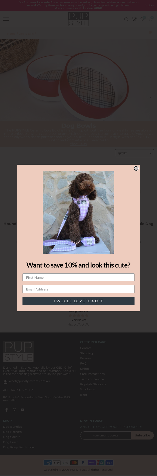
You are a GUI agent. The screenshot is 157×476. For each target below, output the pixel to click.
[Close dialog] (136, 168)
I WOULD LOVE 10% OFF (78, 301)
